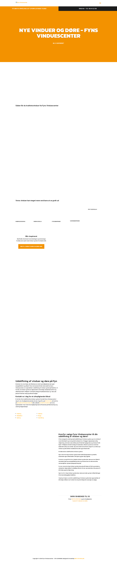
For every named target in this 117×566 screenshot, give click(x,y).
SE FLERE (59, 184)
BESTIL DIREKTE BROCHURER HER (31, 246)
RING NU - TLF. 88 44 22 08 (88, 8)
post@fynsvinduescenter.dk (24, 403)
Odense (40, 414)
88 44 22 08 (48, 401)
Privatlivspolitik (63, 535)
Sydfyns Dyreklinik (24, 167)
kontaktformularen (44, 403)
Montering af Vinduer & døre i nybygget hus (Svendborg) (42, 161)
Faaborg (19, 414)
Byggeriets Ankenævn (65, 538)
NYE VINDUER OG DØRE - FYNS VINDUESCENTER (58, 33)
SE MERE (16, 88)
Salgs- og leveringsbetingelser (67, 537)
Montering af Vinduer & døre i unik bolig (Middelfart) (40, 156)
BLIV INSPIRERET (58, 43)
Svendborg (41, 418)
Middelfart (19, 416)
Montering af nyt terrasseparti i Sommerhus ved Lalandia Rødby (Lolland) (50, 150)
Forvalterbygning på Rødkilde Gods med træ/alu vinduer (42, 172)
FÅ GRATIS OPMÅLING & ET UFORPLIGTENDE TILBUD (29, 8)
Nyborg (19, 418)
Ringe (39, 416)
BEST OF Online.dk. (79, 558)
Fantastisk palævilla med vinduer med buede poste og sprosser (45, 178)
